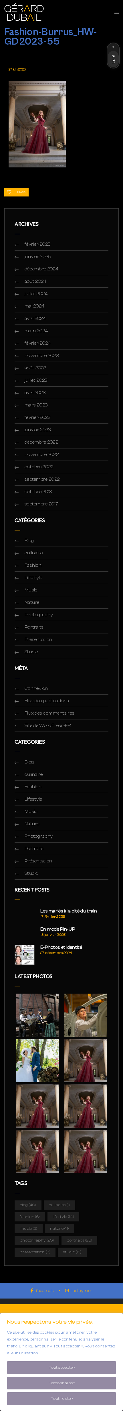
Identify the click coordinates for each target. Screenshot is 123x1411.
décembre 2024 (41, 269)
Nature (32, 602)
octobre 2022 (39, 466)
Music (31, 590)
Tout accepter (62, 1367)
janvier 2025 (38, 256)
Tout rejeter (62, 1398)
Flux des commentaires (49, 713)
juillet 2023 (36, 380)
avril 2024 (35, 318)
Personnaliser (62, 1383)
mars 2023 (36, 405)
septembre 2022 (42, 479)
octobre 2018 (38, 491)
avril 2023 (35, 392)
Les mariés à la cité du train (68, 911)
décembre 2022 (41, 442)
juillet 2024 (36, 293)
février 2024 (38, 343)
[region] (61, 1362)
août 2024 (36, 281)
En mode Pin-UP (57, 929)
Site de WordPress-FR (48, 725)
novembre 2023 (42, 355)
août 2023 (35, 368)
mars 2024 (36, 330)
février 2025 (38, 244)
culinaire (34, 552)
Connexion (36, 688)
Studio (31, 651)
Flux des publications (47, 700)
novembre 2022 (42, 454)
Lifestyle (33, 577)
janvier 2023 (38, 429)
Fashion (33, 565)
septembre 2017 (41, 504)
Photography (39, 614)
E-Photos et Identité (61, 947)
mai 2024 (34, 306)
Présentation (38, 639)
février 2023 (38, 417)
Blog (29, 540)
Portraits (34, 627)
